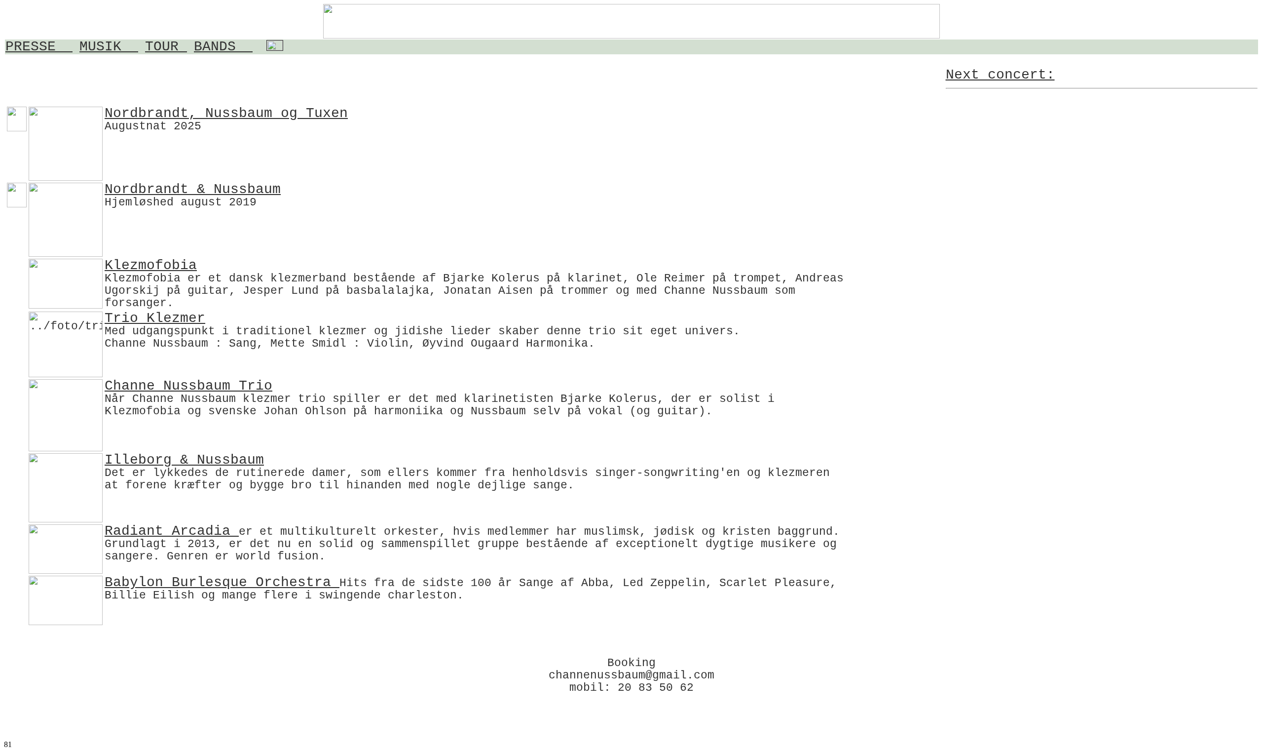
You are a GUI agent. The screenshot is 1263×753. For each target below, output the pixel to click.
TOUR (166, 46)
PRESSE (39, 46)
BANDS (223, 46)
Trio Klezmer (155, 318)
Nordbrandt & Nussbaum (193, 189)
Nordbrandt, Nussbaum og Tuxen (226, 113)
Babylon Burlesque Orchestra (222, 582)
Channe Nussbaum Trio (188, 386)
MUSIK (108, 46)
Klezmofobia (151, 265)
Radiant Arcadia (172, 531)
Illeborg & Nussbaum (184, 460)
